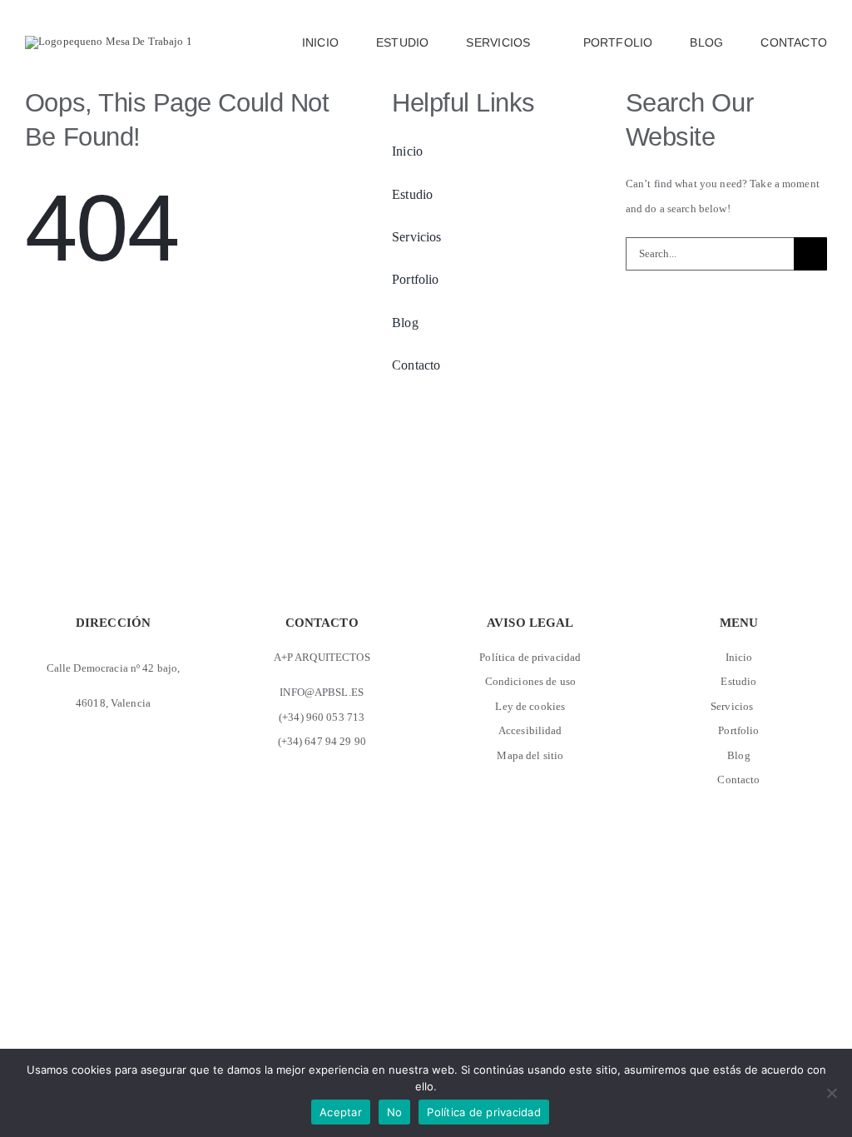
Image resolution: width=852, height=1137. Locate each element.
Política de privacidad (484, 1112)
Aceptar (341, 1112)
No (395, 1112)
